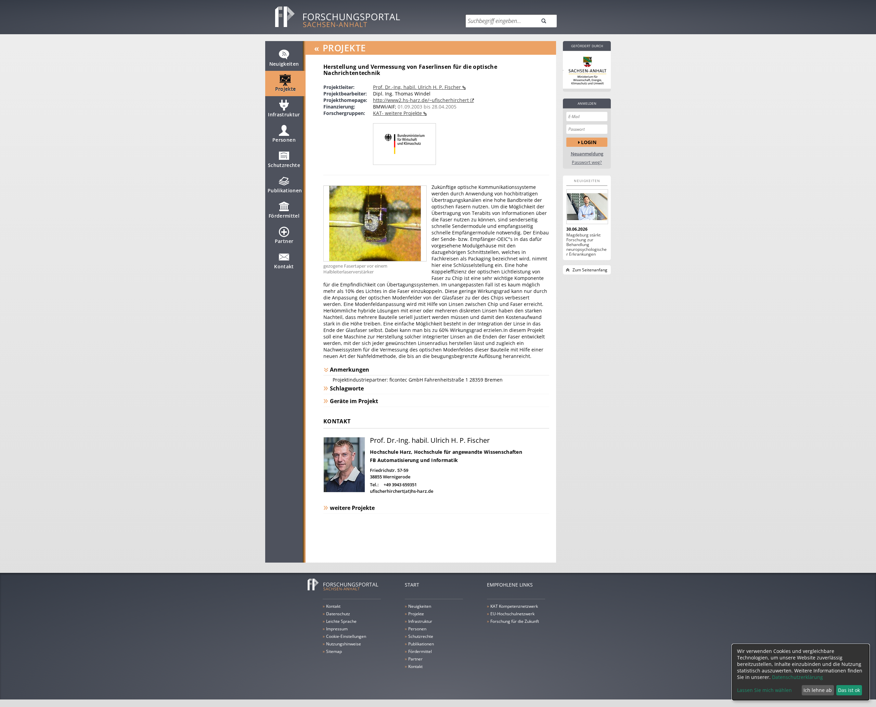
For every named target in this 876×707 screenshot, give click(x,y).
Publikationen (285, 190)
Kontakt (284, 266)
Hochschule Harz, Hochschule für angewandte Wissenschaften (446, 452)
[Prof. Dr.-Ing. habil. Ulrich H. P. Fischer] (344, 490)
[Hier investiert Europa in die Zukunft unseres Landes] (587, 70)
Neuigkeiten (284, 64)
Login (588, 142)
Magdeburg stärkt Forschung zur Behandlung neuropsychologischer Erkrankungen (586, 245)
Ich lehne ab (817, 690)
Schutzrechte (284, 165)
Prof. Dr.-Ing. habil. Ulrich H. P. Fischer (417, 87)
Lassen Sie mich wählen (764, 690)
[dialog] (800, 672)
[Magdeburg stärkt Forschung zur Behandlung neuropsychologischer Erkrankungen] (586, 206)
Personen (284, 140)
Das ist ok (849, 690)
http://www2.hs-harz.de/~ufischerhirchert (421, 100)
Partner (284, 241)
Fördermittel (284, 216)
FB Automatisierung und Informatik (414, 460)
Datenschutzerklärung (797, 677)
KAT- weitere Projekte (398, 113)
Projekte (285, 89)
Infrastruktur (284, 114)
